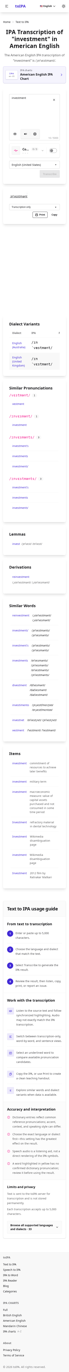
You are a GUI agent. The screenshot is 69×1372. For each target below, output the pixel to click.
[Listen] (25, 134)
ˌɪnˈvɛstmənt (18, 196)
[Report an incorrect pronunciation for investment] (27, 194)
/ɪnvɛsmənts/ (21, 437)
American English (14, 1320)
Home (7, 22)
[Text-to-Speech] (35, 134)
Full (5, 1310)
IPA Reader (10, 1280)
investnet (18, 720)
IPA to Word (10, 1275)
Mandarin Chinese (15, 1326)
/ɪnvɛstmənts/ (23, 479)
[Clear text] (54, 100)
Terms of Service (13, 1355)
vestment (18, 404)
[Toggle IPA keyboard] (15, 134)
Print (42, 214)
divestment (19, 685)
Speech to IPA (12, 1270)
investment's (20, 446)
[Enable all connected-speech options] (53, 150)
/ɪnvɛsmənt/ (20, 416)
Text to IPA (9, 1264)
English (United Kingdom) (18, 361)
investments (20, 456)
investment (19, 425)
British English (12, 1315)
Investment (19, 822)
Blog (6, 1286)
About (7, 1343)
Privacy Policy (11, 1350)
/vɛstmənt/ (19, 395)
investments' (20, 466)
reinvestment (20, 577)
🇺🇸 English (46, 6)
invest (16, 544)
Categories (10, 1291)
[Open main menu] (7, 6)
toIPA (20, 6)
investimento (20, 705)
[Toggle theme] (63, 6)
